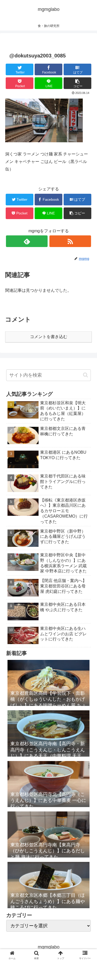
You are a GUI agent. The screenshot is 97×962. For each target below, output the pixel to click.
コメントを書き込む (48, 336)
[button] (85, 375)
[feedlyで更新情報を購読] (27, 241)
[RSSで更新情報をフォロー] (70, 241)
